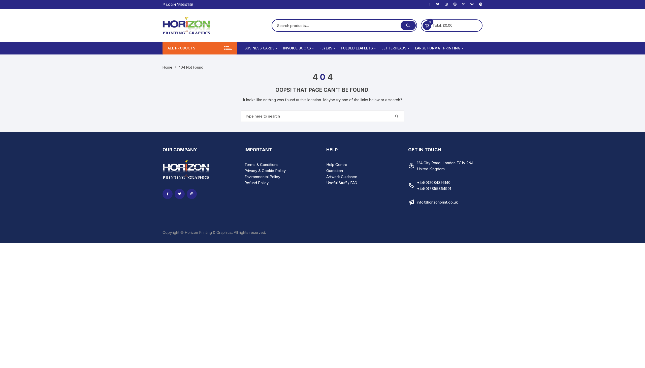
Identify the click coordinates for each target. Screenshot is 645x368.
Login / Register (179, 5)
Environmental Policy (262, 176)
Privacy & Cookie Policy (265, 170)
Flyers (325, 48)
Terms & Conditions (261, 164)
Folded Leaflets (357, 48)
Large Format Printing (438, 48)
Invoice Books (297, 48)
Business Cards (259, 48)
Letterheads (393, 48)
